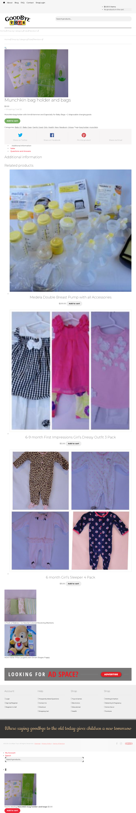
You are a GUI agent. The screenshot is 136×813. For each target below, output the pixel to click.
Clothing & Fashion (111, 699)
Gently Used (38, 127)
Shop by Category (15, 31)
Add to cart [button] (74, 304)
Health (51, 127)
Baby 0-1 (18, 127)
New (57, 127)
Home (4, 2)
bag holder (84, 127)
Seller (12, 148)
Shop (38, 3)
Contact (30, 3)
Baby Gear (27, 127)
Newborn (33, 31)
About (9, 3)
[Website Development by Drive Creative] (128, 743)
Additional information (21, 146)
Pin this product (84, 140)
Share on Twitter (20, 140)
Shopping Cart (44, 711)
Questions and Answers (20, 151)
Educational (76, 707)
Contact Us (43, 703)
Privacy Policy (46, 743)
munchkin (93, 127)
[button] (5, 48)
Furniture (108, 711)
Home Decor (109, 707)
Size (26, 31)
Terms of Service (59, 743)
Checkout (42, 707)
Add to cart (12, 121)
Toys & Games (77, 699)
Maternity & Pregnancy (113, 703)
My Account (10, 753)
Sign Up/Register (12, 703)
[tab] (71, 145)
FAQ (22, 3)
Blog (17, 3)
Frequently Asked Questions (49, 699)
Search (8, 756)
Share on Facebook (52, 140)
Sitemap (37, 743)
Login (42, 3)
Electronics (76, 703)
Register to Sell (11, 707)
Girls (45, 127)
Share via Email (115, 140)
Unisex (71, 127)
